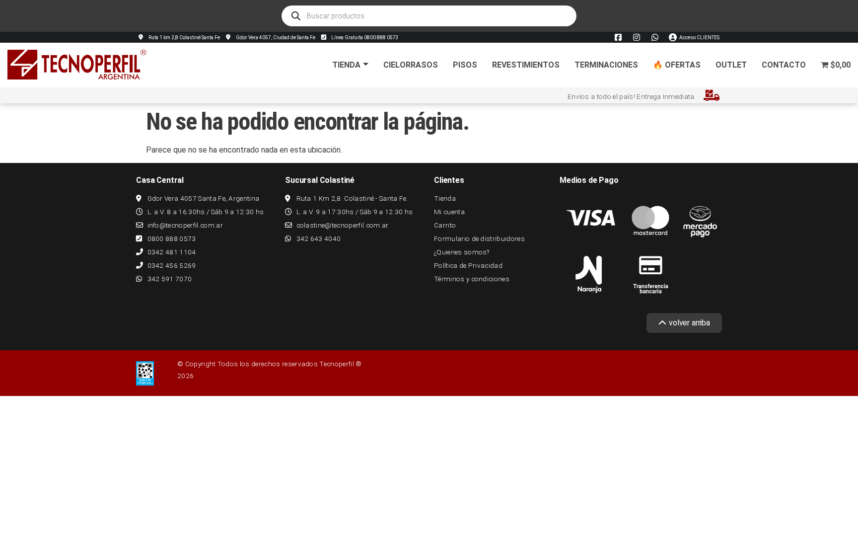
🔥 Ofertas (677, 65)
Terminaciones (606, 65)
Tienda (346, 65)
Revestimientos (526, 65)
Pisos (465, 65)
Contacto (784, 65)
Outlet (731, 65)
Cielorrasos (410, 65)
